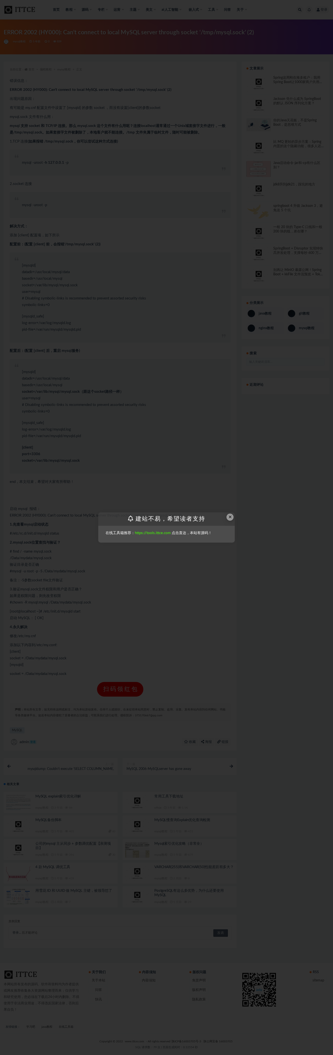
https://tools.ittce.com (153, 533)
